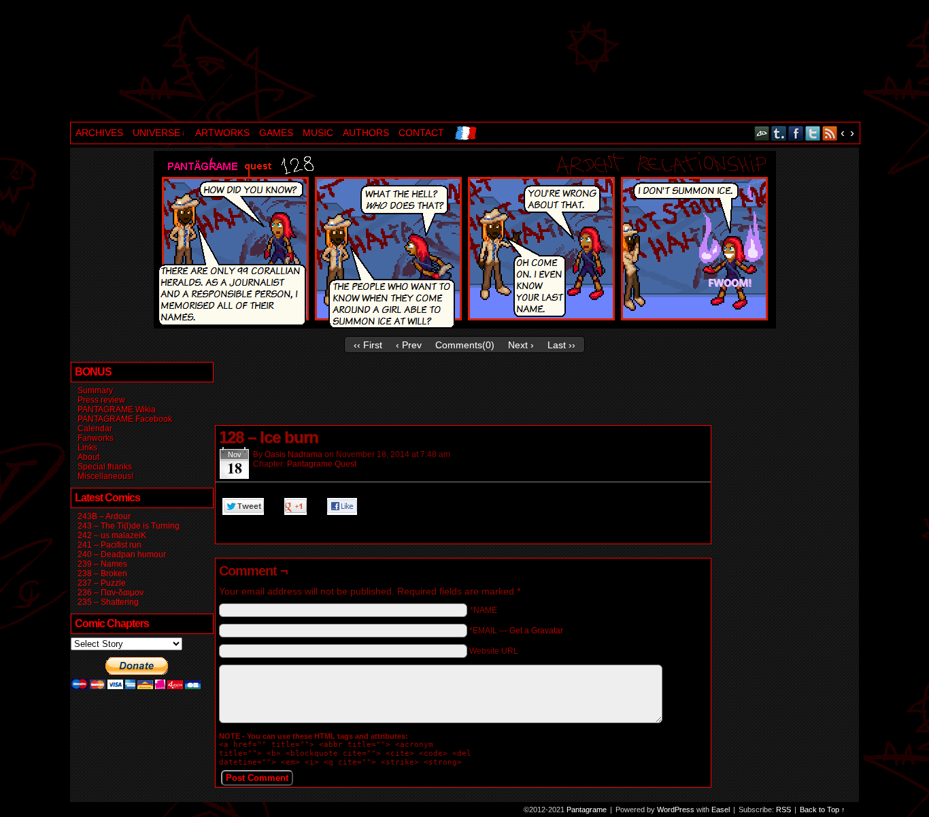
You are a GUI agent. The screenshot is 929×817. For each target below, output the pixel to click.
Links (87, 447)
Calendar (95, 428)
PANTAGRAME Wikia (117, 409)
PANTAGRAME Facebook (125, 419)
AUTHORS (366, 132)
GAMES (276, 132)
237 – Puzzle (102, 583)
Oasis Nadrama (293, 454)
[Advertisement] (461, 391)
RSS (830, 132)
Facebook (796, 132)
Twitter (813, 132)
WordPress (675, 809)
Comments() (464, 344)
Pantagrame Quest (321, 464)
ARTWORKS (222, 132)
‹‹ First (368, 344)
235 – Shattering (108, 602)
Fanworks (96, 438)
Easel (720, 809)
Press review (101, 400)
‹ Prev (409, 344)
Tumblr (779, 132)
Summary (95, 390)
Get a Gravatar (536, 630)
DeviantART (762, 132)
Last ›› (561, 344)
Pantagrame (303, 62)
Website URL (493, 651)
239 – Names (102, 564)
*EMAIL (516, 630)
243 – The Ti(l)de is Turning (129, 526)
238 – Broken (102, 573)
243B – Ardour (104, 516)
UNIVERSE (159, 132)
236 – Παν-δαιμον (110, 592)
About (88, 457)
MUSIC (318, 132)
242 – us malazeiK (112, 535)
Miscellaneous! (105, 476)
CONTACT (421, 132)
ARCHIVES (99, 132)
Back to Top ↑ (822, 809)
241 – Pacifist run (109, 545)
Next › (521, 344)
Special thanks (105, 466)
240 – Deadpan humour (122, 554)
